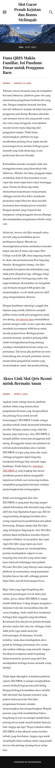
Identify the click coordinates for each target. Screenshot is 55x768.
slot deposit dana (25, 319)
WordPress (34, 762)
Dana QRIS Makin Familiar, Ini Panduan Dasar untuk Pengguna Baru (23, 65)
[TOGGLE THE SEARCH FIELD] (50, 12)
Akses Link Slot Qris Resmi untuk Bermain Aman (27, 381)
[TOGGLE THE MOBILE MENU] (4, 12)
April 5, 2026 (21, 394)
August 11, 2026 (22, 83)
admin (6, 83)
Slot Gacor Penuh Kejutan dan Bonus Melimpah (27, 12)
